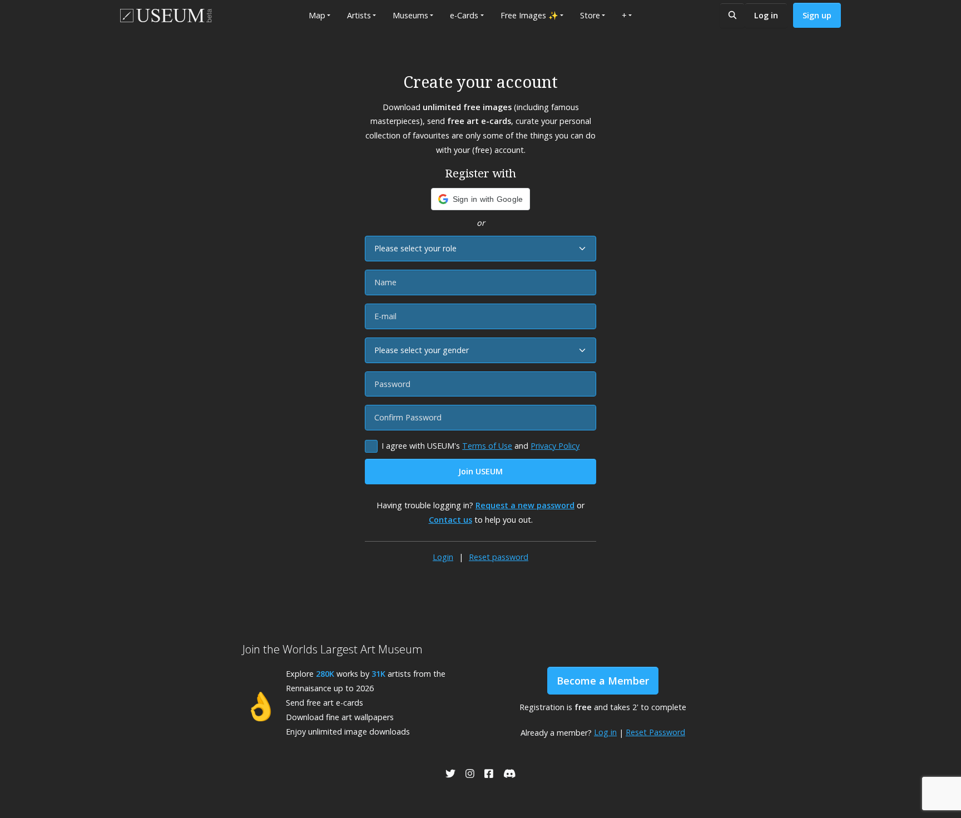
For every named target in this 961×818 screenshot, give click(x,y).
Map (317, 15)
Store (590, 15)
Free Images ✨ (529, 15)
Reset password (498, 557)
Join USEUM (480, 471)
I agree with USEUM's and (480, 445)
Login (443, 557)
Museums (410, 15)
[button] (481, 199)
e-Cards (464, 15)
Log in (766, 15)
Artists (359, 15)
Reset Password (655, 732)
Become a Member (603, 680)
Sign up (817, 15)
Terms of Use (487, 445)
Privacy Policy (555, 445)
